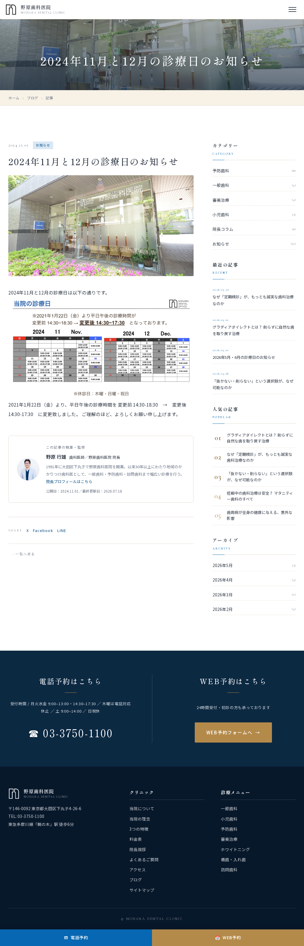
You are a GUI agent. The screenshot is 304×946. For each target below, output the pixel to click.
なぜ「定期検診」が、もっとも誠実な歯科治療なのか (253, 297)
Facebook (43, 530)
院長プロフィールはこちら (69, 481)
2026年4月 (254, 580)
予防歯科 (254, 170)
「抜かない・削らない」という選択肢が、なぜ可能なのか (253, 381)
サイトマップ (141, 890)
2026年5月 (254, 565)
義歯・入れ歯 (233, 859)
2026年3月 (254, 595)
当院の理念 (139, 819)
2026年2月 (254, 609)
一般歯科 (254, 185)
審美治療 (254, 200)
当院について (141, 808)
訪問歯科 (229, 869)
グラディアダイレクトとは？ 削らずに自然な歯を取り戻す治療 (253, 327)
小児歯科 (254, 214)
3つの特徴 (138, 829)
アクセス (137, 869)
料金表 (135, 839)
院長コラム (254, 229)
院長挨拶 (137, 849)
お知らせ (254, 244)
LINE (61, 530)
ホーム (14, 97)
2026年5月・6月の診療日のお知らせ (244, 354)
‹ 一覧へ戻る (23, 554)
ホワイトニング (235, 849)
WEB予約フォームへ (233, 732)
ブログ (32, 97)
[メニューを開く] (292, 9)
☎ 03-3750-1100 (70, 732)
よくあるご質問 (144, 859)
